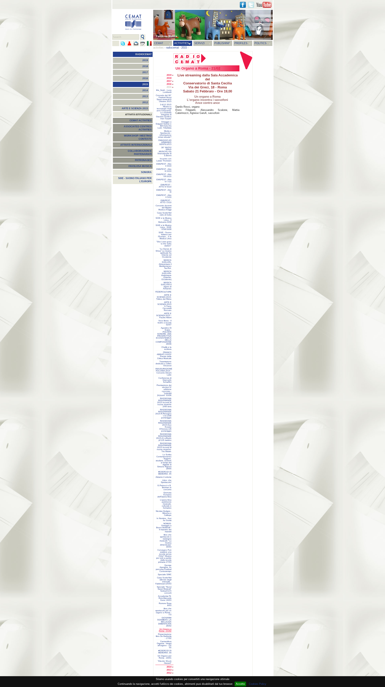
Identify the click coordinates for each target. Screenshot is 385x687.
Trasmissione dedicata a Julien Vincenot (163, 364)
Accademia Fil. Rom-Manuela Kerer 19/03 (164, 598)
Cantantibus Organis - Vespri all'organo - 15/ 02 (164, 644)
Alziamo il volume (163, 477)
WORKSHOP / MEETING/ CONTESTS (138, 137)
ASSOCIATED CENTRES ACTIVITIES (138, 128)
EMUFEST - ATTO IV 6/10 (165, 186)
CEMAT (158, 43)
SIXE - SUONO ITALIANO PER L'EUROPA (135, 180)
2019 (145, 60)
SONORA (146, 172)
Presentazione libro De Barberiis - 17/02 (163, 636)
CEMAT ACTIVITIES (141, 120)
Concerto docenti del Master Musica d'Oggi (163, 208)
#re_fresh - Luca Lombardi (163, 91)
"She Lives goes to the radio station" (163, 244)
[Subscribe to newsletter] (136, 43)
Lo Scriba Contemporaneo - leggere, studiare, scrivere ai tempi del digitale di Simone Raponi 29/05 (163, 462)
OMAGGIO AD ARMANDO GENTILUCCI (164, 142)
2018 (145, 66)
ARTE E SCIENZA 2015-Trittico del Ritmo (163, 297)
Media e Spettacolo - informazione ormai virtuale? (164, 134)
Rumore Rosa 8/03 (165, 604)
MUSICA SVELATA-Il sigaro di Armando (166, 286)
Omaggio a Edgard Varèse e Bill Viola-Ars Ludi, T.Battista (163, 125)
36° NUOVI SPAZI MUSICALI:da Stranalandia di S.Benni (164, 152)
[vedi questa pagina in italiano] (149, 43)
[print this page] (142, 43)
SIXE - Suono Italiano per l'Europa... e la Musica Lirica (164, 236)
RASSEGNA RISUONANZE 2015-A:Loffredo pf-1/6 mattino (163, 437)
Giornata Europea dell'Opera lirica (164, 495)
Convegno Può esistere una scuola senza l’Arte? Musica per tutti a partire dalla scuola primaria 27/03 (163, 556)
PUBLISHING (222, 43)
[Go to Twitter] (251, 5)
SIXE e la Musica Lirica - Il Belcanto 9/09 (163, 220)
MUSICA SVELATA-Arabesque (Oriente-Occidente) (166, 275)
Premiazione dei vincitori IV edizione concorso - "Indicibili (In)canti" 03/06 (164, 390)
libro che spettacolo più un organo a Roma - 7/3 (163, 612)
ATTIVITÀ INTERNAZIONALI (136, 145)
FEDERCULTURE (163, 292)
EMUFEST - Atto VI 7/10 (163, 181)
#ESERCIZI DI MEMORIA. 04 (164, 652)
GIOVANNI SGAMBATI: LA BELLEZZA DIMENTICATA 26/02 (164, 622)
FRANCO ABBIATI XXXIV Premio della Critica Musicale (164, 355)
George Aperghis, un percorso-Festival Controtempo (163, 568)
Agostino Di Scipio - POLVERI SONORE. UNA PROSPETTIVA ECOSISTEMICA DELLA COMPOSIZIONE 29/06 (163, 336)
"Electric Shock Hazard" (164, 662)
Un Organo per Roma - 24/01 (164, 657)
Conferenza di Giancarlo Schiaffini (164, 380)
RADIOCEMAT (143, 54)
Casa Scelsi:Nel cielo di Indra (164, 214)
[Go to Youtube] (264, 5)
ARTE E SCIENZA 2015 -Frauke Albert (163, 316)
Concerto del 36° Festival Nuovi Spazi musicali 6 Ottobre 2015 (163, 98)
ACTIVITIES (181, 43)
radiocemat (172, 47)
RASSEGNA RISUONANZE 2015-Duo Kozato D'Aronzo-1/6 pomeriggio (164, 426)
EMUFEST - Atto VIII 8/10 (163, 175)
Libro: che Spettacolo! (166, 481)
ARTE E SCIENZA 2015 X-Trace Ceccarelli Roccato (164, 306)
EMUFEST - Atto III (163, 191)
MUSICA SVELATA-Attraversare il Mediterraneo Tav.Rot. (165, 264)
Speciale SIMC (164, 575)
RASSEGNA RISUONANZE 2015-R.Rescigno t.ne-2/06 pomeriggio (163, 414)
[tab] (174, 75)
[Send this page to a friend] (129, 43)
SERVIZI (199, 43)
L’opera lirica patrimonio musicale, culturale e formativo (165, 504)
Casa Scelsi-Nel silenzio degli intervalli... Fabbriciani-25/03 (163, 581)
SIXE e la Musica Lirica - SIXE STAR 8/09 (163, 227)
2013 (145, 96)
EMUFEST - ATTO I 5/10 (165, 201)
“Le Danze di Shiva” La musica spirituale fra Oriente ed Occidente (163, 253)
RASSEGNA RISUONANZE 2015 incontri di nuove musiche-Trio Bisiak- (164, 447)
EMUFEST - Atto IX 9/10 (163, 170)
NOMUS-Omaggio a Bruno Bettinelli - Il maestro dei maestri (163, 528)
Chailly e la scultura (166, 348)
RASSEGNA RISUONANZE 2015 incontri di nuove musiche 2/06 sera (164, 403)
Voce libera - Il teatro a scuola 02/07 (164, 323)
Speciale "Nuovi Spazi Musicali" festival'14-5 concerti (164, 590)
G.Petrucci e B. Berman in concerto (164, 488)
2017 (145, 72)
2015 (184, 47)
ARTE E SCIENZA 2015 (135, 108)
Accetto (240, 683)
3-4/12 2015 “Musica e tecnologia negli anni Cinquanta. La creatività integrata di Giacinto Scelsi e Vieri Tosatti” (163, 112)
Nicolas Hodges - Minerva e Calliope (163, 513)
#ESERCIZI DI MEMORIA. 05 (164, 473)
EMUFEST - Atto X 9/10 (163, 165)
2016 (145, 78)
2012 (145, 102)
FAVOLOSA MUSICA (140, 166)
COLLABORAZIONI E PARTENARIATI (140, 152)
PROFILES (240, 43)
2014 (145, 90)
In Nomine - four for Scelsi (164, 519)
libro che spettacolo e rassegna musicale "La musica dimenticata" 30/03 (165, 541)
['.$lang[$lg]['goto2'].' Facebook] (243, 5)
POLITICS (260, 43)
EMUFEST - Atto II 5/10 (163, 196)
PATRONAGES (143, 160)
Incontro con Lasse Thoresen (163, 160)
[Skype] (123, 43)
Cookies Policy (257, 683)
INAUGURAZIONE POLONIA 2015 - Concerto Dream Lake (163, 372)
